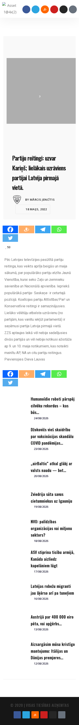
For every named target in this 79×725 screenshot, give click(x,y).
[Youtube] (54, 9)
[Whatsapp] (59, 229)
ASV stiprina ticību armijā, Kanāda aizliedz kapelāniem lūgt (52, 558)
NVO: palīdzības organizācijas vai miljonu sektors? (51, 528)
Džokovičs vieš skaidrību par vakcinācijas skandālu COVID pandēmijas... (52, 436)
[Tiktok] (73, 9)
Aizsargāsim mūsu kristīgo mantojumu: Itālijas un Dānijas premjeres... (53, 650)
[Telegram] (36, 9)
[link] (34, 359)
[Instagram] (63, 9)
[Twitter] (10, 238)
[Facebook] (26, 9)
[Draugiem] (26, 229)
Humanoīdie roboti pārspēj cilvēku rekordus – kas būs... (53, 405)
